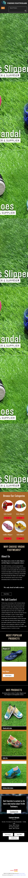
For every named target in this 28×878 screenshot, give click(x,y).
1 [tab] (12, 490)
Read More (6, 594)
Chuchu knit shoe (7, 728)
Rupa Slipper (6, 671)
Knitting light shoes (8, 788)
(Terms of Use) (22, 873)
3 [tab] (15, 490)
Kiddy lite (5, 758)
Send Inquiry (8, 675)
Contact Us (14, 811)
